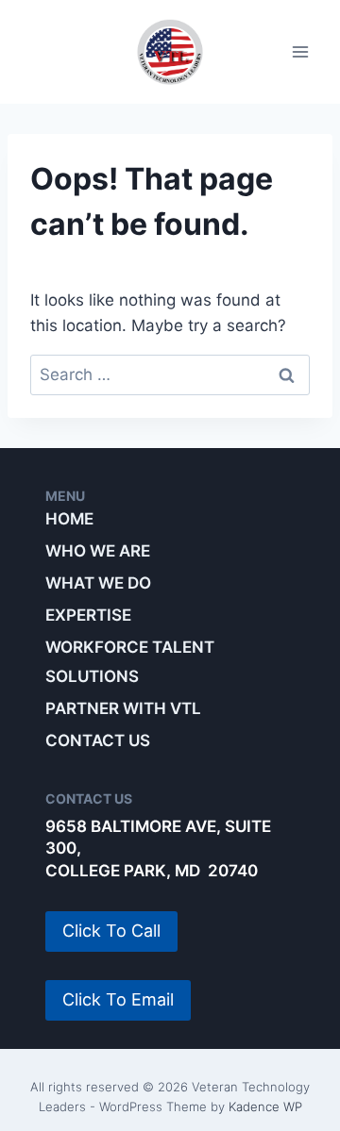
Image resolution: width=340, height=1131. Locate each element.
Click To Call (111, 930)
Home (69, 518)
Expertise (88, 615)
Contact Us (97, 740)
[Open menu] (299, 52)
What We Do (98, 583)
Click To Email (118, 999)
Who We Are (97, 550)
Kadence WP (265, 1106)
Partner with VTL (123, 708)
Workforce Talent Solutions (129, 662)
